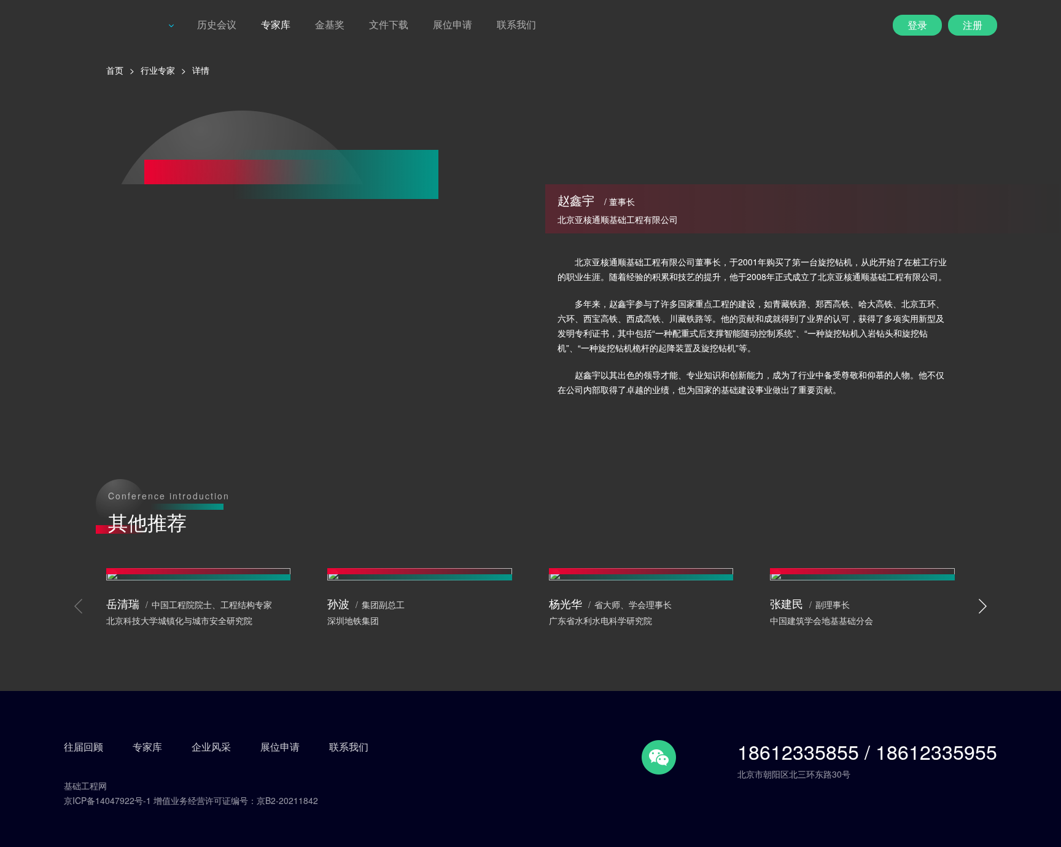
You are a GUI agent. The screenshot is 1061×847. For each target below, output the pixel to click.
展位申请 (452, 24)
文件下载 (388, 24)
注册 (972, 25)
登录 (917, 25)
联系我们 (516, 24)
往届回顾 (83, 747)
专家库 (275, 24)
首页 (114, 70)
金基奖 (329, 24)
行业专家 (158, 70)
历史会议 (216, 24)
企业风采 (211, 747)
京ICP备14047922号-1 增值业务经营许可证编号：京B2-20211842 (191, 800)
